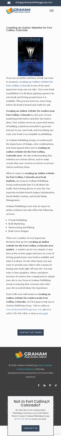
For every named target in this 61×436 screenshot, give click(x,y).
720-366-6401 (23, 418)
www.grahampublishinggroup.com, (24, 309)
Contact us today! (30, 332)
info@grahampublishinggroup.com (34, 2)
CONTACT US (30, 428)
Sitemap (40, 369)
